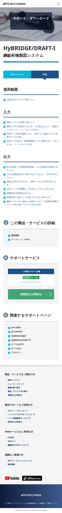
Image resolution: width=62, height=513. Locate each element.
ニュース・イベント (16, 384)
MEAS (10, 441)
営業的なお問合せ (15, 395)
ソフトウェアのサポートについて (21, 414)
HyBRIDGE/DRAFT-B (21, 340)
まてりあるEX (17, 344)
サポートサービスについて (32, 282)
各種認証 (42, 503)
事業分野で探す (14, 387)
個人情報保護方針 (31, 503)
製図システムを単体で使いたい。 (21, 122)
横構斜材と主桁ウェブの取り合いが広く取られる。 (29, 197)
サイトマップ (19, 503)
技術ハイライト (14, 380)
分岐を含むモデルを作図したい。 (21, 99)
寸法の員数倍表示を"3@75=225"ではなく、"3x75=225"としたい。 (33, 176)
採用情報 (11, 464)
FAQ (45, 74)
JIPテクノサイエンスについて (20, 460)
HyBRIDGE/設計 (18, 336)
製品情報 (15, 235)
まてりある (16, 348)
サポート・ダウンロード (18, 410)
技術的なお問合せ (31, 294)
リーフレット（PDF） (21, 239)
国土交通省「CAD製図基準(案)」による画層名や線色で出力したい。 (32, 168)
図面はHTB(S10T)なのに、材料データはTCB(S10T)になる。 (31, 183)
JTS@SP (11, 437)
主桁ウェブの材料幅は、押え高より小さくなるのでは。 (31, 188)
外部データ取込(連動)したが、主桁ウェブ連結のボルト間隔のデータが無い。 (32, 135)
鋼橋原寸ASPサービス (17, 445)
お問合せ (9, 503)
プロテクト (16, 352)
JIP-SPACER (16, 331)
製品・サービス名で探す (18, 391)
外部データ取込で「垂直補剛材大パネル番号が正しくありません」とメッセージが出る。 (32, 142)
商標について (52, 503)
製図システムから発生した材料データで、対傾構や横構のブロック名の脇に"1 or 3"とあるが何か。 (32, 203)
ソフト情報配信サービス (18, 418)
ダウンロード (17, 74)
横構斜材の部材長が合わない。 (20, 193)
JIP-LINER (16, 327)
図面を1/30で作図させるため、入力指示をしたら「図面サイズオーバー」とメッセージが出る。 (32, 128)
